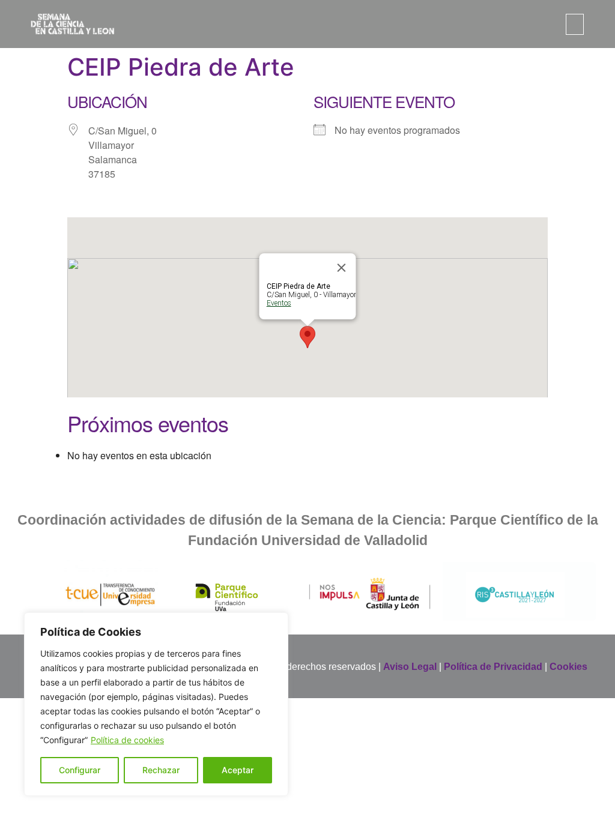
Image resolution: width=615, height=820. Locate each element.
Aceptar (237, 770)
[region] (156, 704)
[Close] (341, 267)
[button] (575, 24)
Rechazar (161, 770)
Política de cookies (127, 740)
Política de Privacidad (493, 667)
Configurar (79, 770)
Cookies (568, 667)
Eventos (279, 303)
